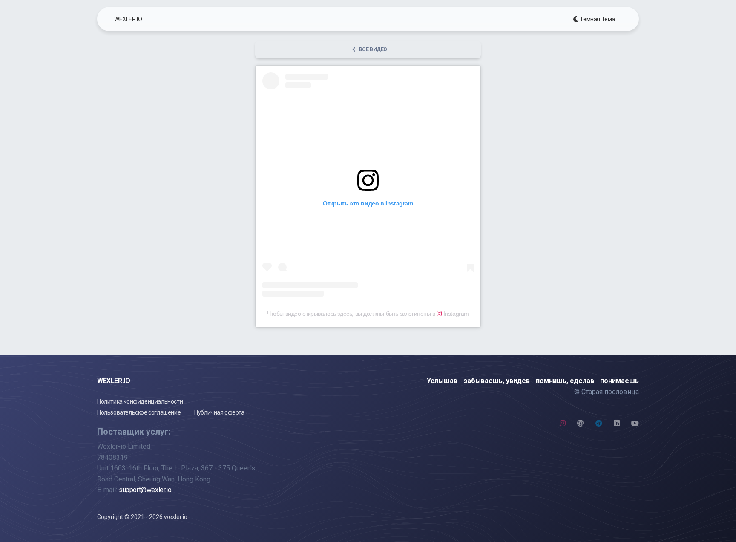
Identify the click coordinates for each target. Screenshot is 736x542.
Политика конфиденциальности (140, 401)
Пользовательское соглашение (139, 412)
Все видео (373, 49)
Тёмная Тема (597, 19)
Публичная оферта (219, 412)
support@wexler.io (145, 490)
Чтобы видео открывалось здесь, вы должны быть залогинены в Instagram (368, 313)
